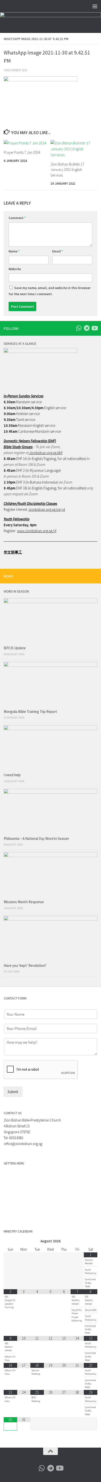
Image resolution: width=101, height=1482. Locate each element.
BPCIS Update (15, 648)
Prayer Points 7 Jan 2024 (22, 152)
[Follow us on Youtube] (94, 328)
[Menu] (95, 6)
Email (57, 251)
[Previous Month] (10, 1241)
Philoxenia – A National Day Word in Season (36, 838)
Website (15, 269)
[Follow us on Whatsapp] (79, 328)
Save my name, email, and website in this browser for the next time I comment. (49, 291)
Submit (13, 1091)
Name (14, 251)
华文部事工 (13, 552)
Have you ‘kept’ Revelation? (25, 965)
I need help (12, 775)
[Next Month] (90, 1241)
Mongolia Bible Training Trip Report (30, 711)
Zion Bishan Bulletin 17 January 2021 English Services (67, 170)
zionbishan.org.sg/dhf (46, 452)
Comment (17, 218)
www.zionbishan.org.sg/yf (36, 530)
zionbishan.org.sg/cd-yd (46, 509)
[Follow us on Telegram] (86, 328)
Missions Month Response (24, 902)
